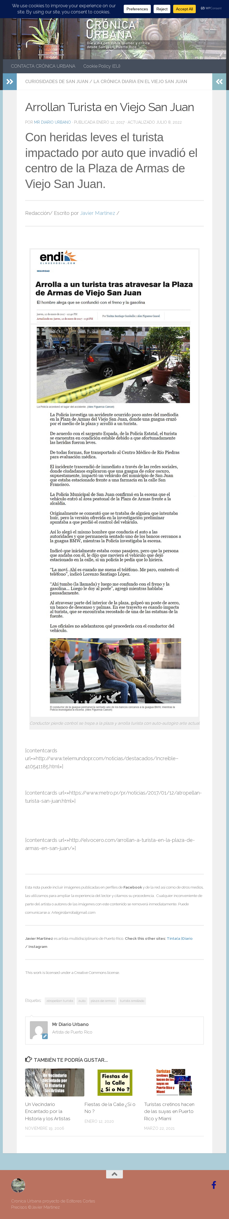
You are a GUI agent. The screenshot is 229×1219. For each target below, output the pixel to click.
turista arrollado (132, 1001)
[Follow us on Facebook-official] (214, 1185)
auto (81, 1001)
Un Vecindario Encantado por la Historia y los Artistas (47, 1111)
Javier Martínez (97, 213)
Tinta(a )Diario (180, 938)
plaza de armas (103, 1001)
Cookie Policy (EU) (101, 66)
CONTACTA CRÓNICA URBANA (43, 66)
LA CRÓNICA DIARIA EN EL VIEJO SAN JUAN (140, 81)
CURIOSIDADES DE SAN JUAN (56, 81)
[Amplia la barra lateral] (10, 81)
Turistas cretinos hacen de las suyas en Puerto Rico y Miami (169, 1111)
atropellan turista (60, 1001)
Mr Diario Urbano (52, 122)
